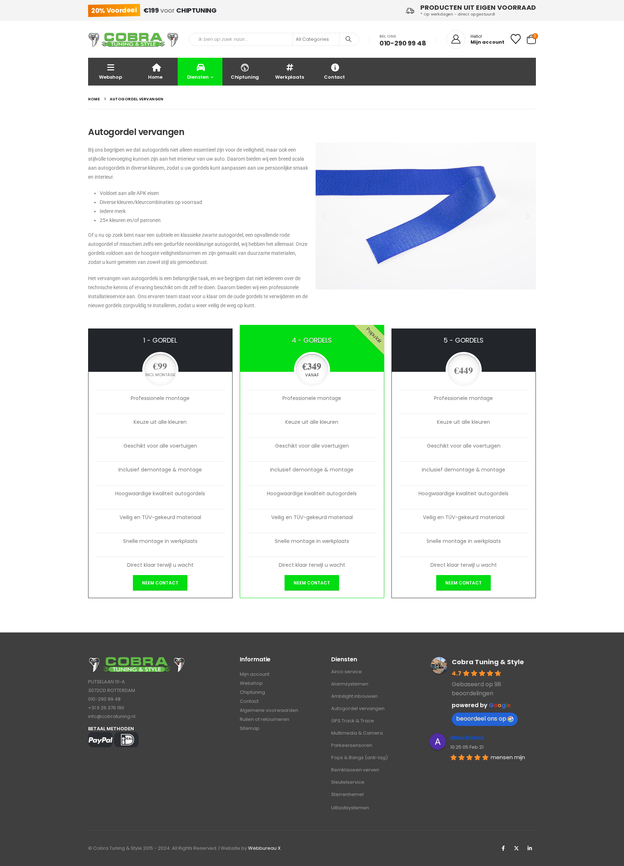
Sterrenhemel (347, 794)
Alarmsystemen (349, 683)
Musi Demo (467, 738)
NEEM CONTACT (160, 583)
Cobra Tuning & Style (488, 661)
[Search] (348, 39)
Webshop (110, 77)
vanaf (312, 375)
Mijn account (254, 674)
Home (155, 77)
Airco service (346, 671)
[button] (323, 216)
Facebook (503, 848)
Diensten (198, 77)
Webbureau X (264, 848)
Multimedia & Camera (357, 733)
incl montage (160, 375)
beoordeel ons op (481, 718)
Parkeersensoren (351, 745)
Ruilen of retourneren (264, 719)
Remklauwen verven (355, 769)
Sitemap (250, 728)
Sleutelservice (347, 782)
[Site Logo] (133, 39)
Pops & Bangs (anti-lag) (359, 757)
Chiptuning (245, 77)
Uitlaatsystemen (350, 807)
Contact (334, 77)
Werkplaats (289, 77)
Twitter (516, 848)
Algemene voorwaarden (269, 710)
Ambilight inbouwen (354, 696)
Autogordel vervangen (358, 708)
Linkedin (529, 848)
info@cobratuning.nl (111, 716)
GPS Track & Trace (352, 720)
